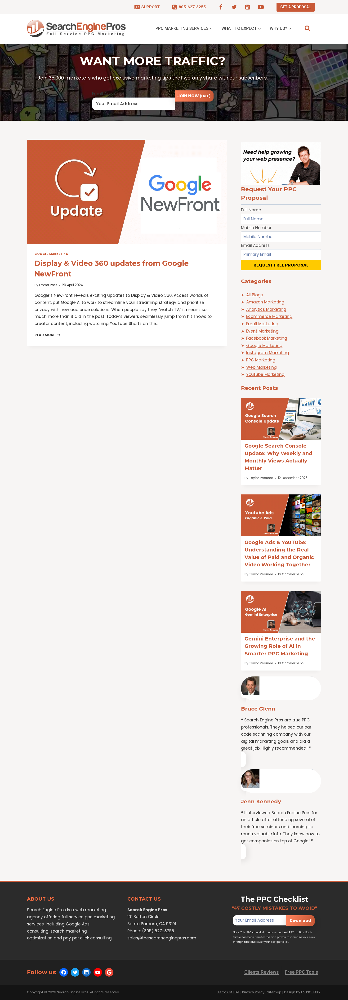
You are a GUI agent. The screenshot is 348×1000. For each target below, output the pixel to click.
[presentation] (127, 192)
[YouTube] (261, 7)
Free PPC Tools (301, 972)
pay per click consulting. (87, 938)
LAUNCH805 (310, 992)
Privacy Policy (253, 992)
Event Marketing (262, 331)
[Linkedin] (247, 7)
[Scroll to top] (335, 995)
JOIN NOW (194, 96)
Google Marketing (51, 254)
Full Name (251, 210)
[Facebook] (221, 7)
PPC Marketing (260, 360)
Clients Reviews (261, 972)
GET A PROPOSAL (295, 7)
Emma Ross (48, 285)
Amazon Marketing (265, 302)
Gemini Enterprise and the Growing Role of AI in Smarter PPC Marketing (280, 646)
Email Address (106, 94)
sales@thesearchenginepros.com (161, 938)
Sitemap (274, 992)
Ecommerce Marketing (269, 316)
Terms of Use (228, 992)
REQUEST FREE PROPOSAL (281, 265)
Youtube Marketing (265, 374)
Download (300, 920)
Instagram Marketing (267, 353)
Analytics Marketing (266, 309)
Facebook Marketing (266, 338)
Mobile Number (256, 228)
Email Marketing (262, 324)
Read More (47, 335)
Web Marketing (261, 367)
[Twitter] (234, 7)
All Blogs (254, 295)
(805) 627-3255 (158, 931)
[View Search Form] (307, 28)
